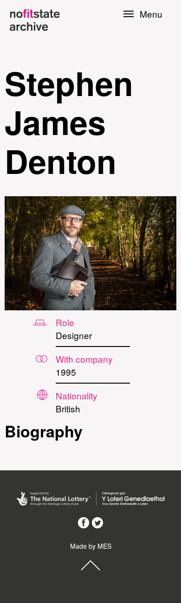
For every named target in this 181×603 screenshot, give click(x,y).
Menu (151, 14)
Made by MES (90, 546)
